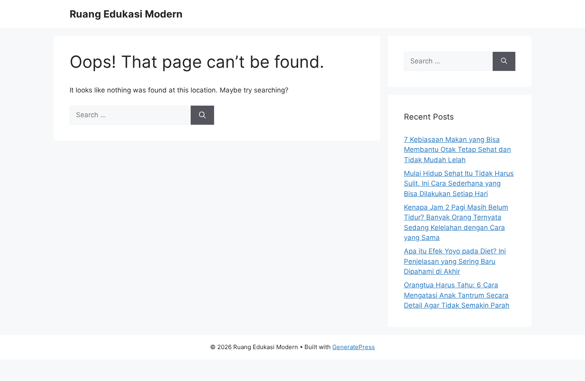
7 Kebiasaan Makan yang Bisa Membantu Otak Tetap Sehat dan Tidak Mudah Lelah (457, 150)
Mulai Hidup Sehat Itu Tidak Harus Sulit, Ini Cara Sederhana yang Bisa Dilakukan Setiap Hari (459, 183)
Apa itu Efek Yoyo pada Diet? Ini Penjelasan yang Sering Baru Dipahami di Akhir (455, 261)
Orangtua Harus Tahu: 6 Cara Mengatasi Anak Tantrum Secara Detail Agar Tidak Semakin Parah (456, 295)
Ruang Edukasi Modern (126, 14)
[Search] (202, 115)
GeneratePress (353, 347)
